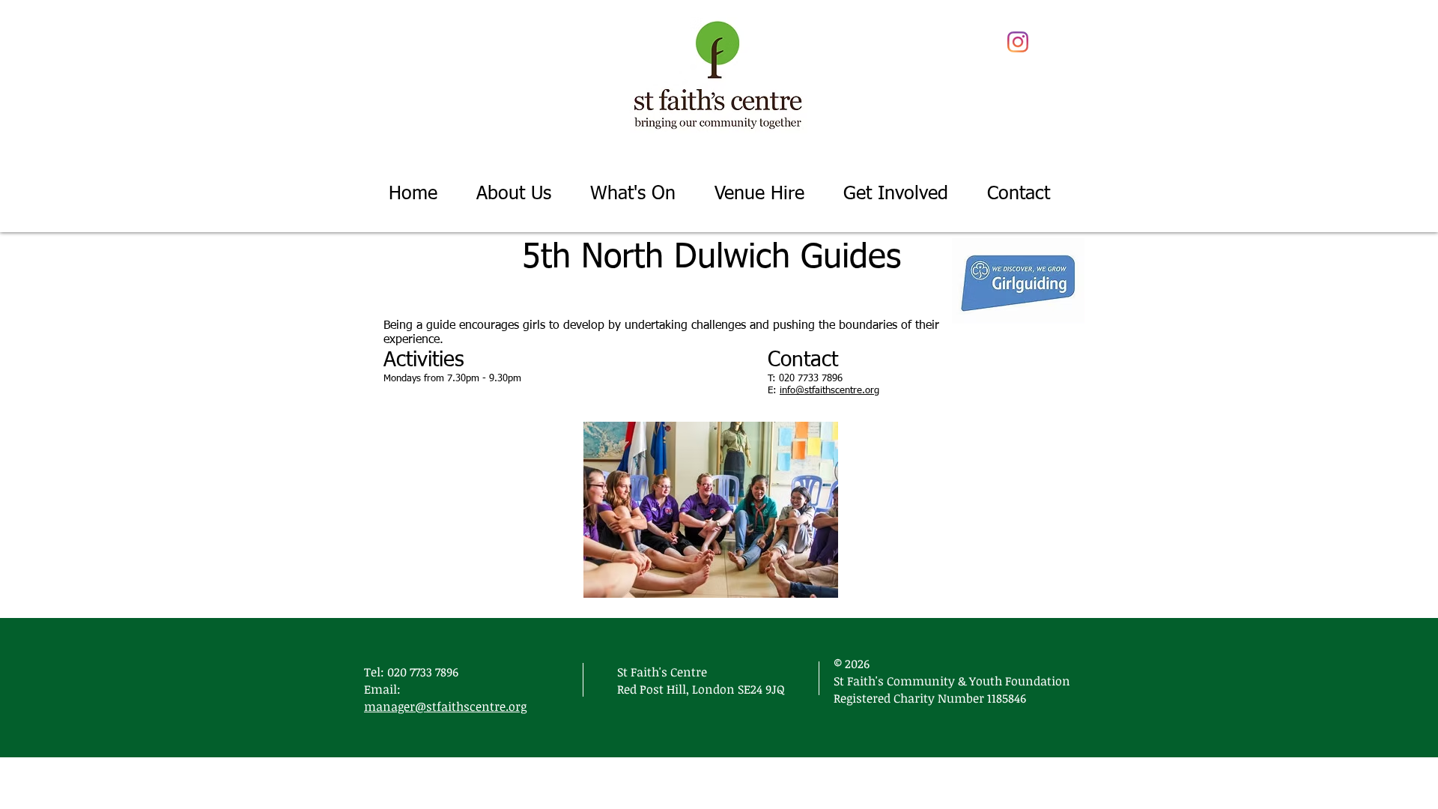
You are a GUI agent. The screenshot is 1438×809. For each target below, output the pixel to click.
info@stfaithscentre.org (829, 391)
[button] (633, 194)
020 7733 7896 (422, 672)
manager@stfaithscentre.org (445, 706)
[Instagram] (1017, 41)
